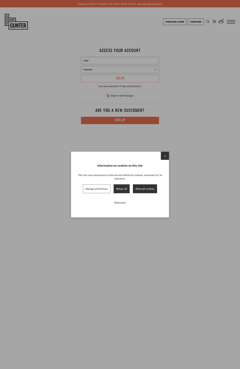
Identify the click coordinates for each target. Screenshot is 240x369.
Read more (120, 202)
